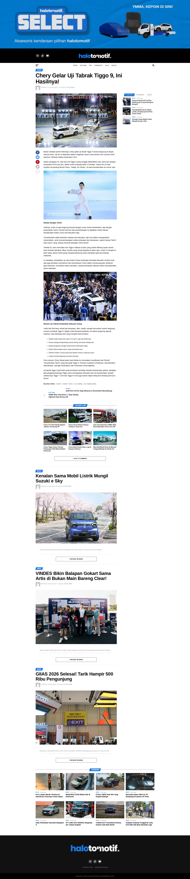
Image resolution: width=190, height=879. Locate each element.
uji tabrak (79, 384)
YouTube (83, 65)
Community (98, 65)
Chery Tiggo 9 (68, 384)
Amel (72, 87)
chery (59, 384)
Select (114, 65)
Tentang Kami (87, 867)
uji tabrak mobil (90, 384)
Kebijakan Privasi (101, 867)
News (75, 65)
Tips (90, 65)
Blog (107, 65)
